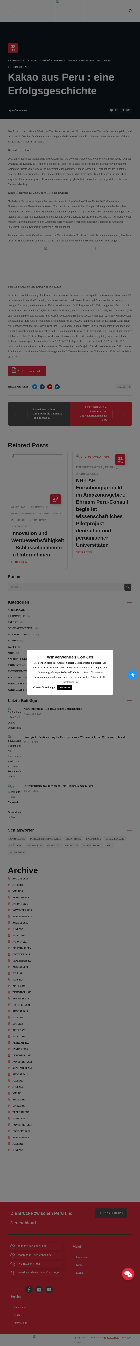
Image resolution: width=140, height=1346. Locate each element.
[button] (128, 1274)
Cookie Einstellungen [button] (44, 687)
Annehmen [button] (64, 687)
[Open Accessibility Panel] (132, 674)
